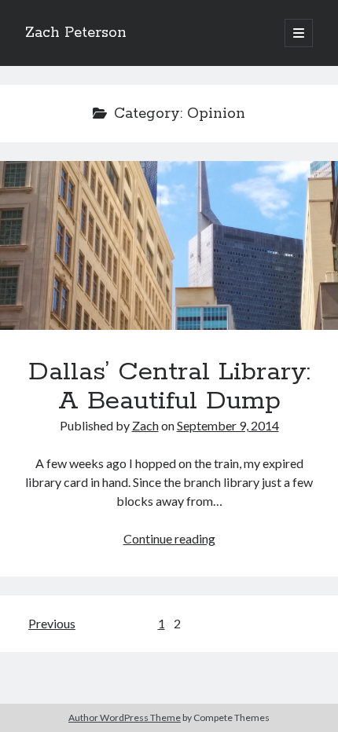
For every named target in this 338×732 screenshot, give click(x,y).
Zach (145, 425)
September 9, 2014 (228, 425)
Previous (51, 623)
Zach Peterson (76, 33)
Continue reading (169, 538)
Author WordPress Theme (124, 717)
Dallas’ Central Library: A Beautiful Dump (169, 245)
